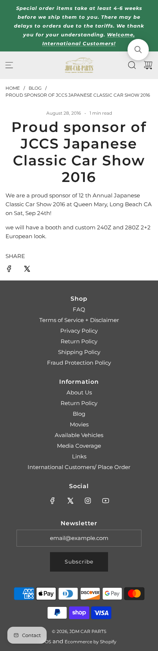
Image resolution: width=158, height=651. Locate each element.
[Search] (132, 65)
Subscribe (79, 561)
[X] (70, 501)
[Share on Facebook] (9, 270)
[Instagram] (88, 501)
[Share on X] (27, 270)
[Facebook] (52, 501)
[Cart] (148, 65)
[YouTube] (105, 501)
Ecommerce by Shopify (90, 641)
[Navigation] (9, 65)
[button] (138, 49)
